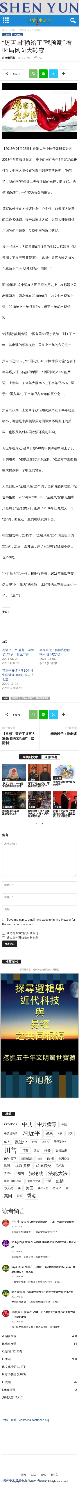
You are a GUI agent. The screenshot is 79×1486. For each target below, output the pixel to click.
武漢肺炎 (43, 1165)
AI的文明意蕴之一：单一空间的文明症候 (52, 1222)
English (32, 1480)
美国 (29, 1188)
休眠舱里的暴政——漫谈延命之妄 (13, 812)
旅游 (40, 1158)
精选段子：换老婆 (63, 733)
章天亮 (8, 1188)
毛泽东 (60, 1165)
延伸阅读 (51, 757)
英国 (8, 1195)
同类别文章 (30, 757)
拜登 (47, 1150)
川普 (10, 1150)
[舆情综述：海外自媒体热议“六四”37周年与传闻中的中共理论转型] (39, 800)
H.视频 (6, 1382)
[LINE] (43, 73)
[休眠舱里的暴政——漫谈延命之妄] (14, 800)
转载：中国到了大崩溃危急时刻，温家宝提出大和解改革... (64, 813)
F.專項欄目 (8, 806)
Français (43, 1480)
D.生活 (6, 1359)
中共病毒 (47, 1124)
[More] (63, 73)
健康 (49, 1133)
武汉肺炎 (23, 1165)
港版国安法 (34, 1181)
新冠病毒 (27, 1158)
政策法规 (61, 1150)
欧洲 (50, 1159)
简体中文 (9, 1480)
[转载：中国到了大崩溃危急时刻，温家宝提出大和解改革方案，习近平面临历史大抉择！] (65, 800)
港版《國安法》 (13, 1180)
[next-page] (42, 823)
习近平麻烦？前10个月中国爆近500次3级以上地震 (18, 675)
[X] (53, 73)
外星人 (45, 1141)
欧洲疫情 (64, 1158)
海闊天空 (8, 1397)
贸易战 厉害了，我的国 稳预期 (35, 698)
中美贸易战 (10, 1133)
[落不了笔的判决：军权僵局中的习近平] (39, 772)
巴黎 (25, 1150)
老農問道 (10, 57)
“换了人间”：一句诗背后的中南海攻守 (12, 785)
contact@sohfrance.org (34, 1420)
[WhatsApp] (33, 73)
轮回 (19, 1195)
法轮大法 (58, 1173)
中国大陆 (18, 34)
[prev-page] (37, 823)
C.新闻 (12, 30)
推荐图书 (11, 962)
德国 (36, 1150)
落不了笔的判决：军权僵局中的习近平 (39, 785)
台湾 (34, 1141)
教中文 (54, 1474)
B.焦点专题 (9, 1343)
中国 (64, 1124)
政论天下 (10, 1158)
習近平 (57, 1188)
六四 (60, 1133)
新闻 (23, 1474)
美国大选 (43, 1188)
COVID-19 (10, 1124)
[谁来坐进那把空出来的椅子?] (65, 771)
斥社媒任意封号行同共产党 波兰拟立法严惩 (49, 1292)
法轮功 (36, 1173)
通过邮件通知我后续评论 (22, 933)
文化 (43, 1474)
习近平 (15, 698)
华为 (70, 1133)
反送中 (21, 1142)
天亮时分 (60, 1142)
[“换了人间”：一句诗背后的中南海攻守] (14, 772)
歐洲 (7, 1165)
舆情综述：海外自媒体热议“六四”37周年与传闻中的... (39, 813)
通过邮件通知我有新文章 (22, 937)
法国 (20, 1173)
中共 (27, 1124)
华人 (7, 1142)
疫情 (60, 1181)
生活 (48, 1180)
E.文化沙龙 (9, 1366)
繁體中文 (21, 1480)
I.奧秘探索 (8, 1389)
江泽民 (7, 1173)
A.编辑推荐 (9, 1336)
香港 (31, 1195)
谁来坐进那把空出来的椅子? (64, 783)
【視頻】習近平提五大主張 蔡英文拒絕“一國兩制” (18, 738)
